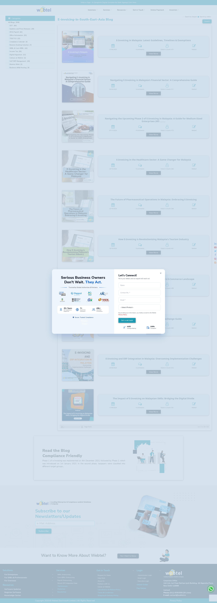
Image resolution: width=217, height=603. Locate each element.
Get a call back (127, 320)
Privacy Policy (122, 315)
